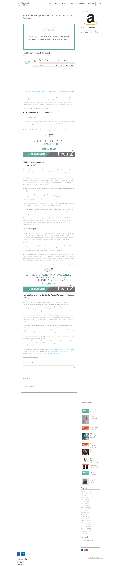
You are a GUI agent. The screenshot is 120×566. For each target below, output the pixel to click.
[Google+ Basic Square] (87, 550)
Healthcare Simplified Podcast (30, 357)
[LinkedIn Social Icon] (23, 554)
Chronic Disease (85, 540)
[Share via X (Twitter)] (28, 362)
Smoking (92, 540)
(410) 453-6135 (20, 561)
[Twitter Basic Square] (85, 550)
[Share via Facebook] (24, 362)
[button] (64, 4)
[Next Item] (97, 19)
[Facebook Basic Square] (82, 550)
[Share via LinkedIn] (32, 362)
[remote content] (49, 75)
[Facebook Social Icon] (18, 554)
